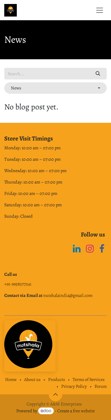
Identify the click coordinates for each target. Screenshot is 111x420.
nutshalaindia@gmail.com (67, 295)
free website (84, 411)
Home (11, 379)
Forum (100, 386)
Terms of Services (88, 379)
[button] (55, 88)
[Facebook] (102, 249)
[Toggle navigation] (99, 10)
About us (32, 379)
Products (56, 379)
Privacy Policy (74, 386)
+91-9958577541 (17, 284)
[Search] (98, 73)
